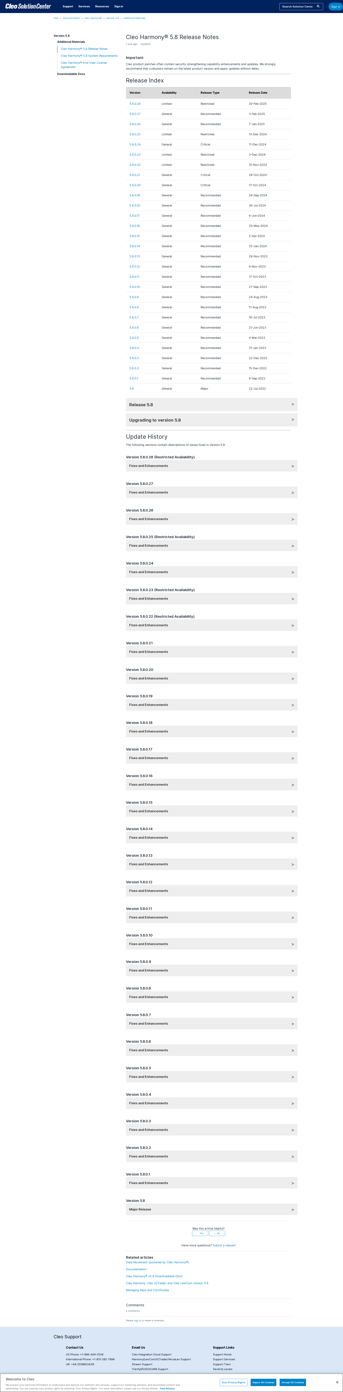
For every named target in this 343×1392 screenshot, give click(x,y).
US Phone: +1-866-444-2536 (84, 1354)
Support (68, 6)
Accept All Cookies (293, 1382)
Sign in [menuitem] (118, 6)
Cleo (56, 18)
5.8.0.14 (135, 246)
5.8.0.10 (135, 287)
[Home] (28, 7)
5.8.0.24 (135, 144)
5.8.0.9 (134, 297)
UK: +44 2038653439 (80, 1364)
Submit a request (224, 1245)
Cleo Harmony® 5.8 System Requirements (89, 56)
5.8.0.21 (135, 175)
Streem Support (142, 1364)
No (218, 1233)
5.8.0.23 (135, 155)
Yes (201, 1233)
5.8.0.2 (134, 368)
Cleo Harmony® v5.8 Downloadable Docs (154, 1276)
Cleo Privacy (167, 1388)
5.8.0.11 (134, 277)
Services (84, 6)
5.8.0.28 (135, 104)
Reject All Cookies (263, 1382)
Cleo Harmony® (93, 18)
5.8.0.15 (135, 236)
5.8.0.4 (134, 348)
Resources (102, 6)
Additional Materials (134, 18)
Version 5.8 (112, 18)
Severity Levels (222, 1369)
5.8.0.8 (134, 307)
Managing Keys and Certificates (147, 1290)
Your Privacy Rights (233, 1382)
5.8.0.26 (135, 124)
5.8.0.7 (134, 317)
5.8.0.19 (135, 195)
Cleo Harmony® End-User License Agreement (84, 65)
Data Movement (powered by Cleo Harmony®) (157, 1262)
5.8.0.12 (135, 266)
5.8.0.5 (134, 338)
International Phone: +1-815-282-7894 (90, 1359)
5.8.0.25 (135, 134)
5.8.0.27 (135, 114)
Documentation (71, 18)
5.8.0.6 (134, 327)
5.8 (132, 389)
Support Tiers (222, 1364)
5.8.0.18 (135, 205)
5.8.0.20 (135, 185)
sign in (137, 1320)
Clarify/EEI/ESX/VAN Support (150, 1369)
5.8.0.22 (135, 165)
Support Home (222, 1354)
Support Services (224, 1359)
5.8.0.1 (134, 378)
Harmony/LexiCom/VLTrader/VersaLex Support (161, 1359)
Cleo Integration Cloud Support (152, 1354)
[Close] (337, 1382)
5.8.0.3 (134, 358)
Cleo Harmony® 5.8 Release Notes (84, 49)
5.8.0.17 (135, 216)
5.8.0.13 (135, 256)
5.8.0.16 (135, 226)
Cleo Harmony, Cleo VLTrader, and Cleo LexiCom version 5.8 (167, 1283)
